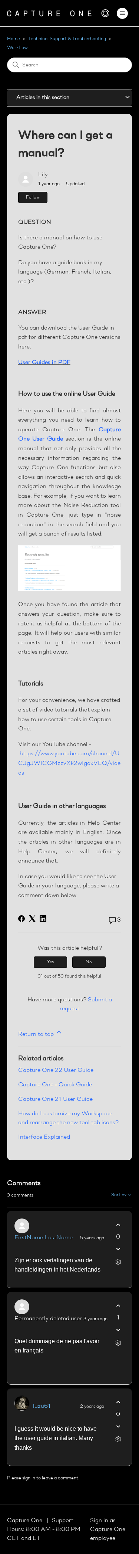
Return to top (36, 1034)
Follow (33, 197)
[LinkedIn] (43, 918)
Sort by (119, 1195)
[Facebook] (21, 918)
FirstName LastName (43, 1238)
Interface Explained (44, 1137)
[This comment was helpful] (118, 1224)
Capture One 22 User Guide (55, 1070)
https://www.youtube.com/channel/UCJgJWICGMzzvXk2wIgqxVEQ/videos (69, 763)
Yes (50, 962)
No (89, 962)
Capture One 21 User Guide (55, 1099)
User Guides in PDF (44, 363)
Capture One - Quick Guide (55, 1085)
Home (13, 38)
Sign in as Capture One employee (107, 1529)
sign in (28, 1478)
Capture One (25, 1521)
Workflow (17, 47)
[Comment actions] (118, 1262)
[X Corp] (32, 918)
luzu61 (42, 1406)
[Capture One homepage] (58, 13)
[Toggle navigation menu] (122, 13)
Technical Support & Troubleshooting (67, 38)
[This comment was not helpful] (118, 1249)
